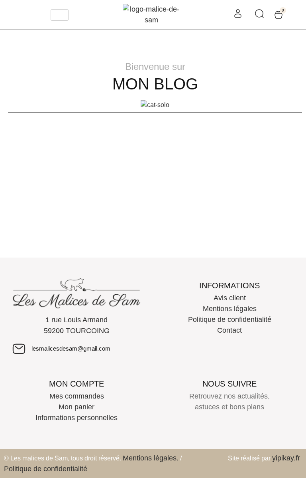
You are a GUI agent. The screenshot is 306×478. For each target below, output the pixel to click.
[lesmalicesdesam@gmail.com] (19, 349)
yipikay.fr (286, 458)
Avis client (230, 298)
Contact (229, 330)
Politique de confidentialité (229, 319)
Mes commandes (76, 396)
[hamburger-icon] (60, 15)
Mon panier (76, 407)
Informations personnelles (76, 418)
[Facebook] (214, 431)
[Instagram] (244, 431)
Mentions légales (230, 309)
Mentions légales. (150, 458)
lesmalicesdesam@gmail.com (70, 348)
